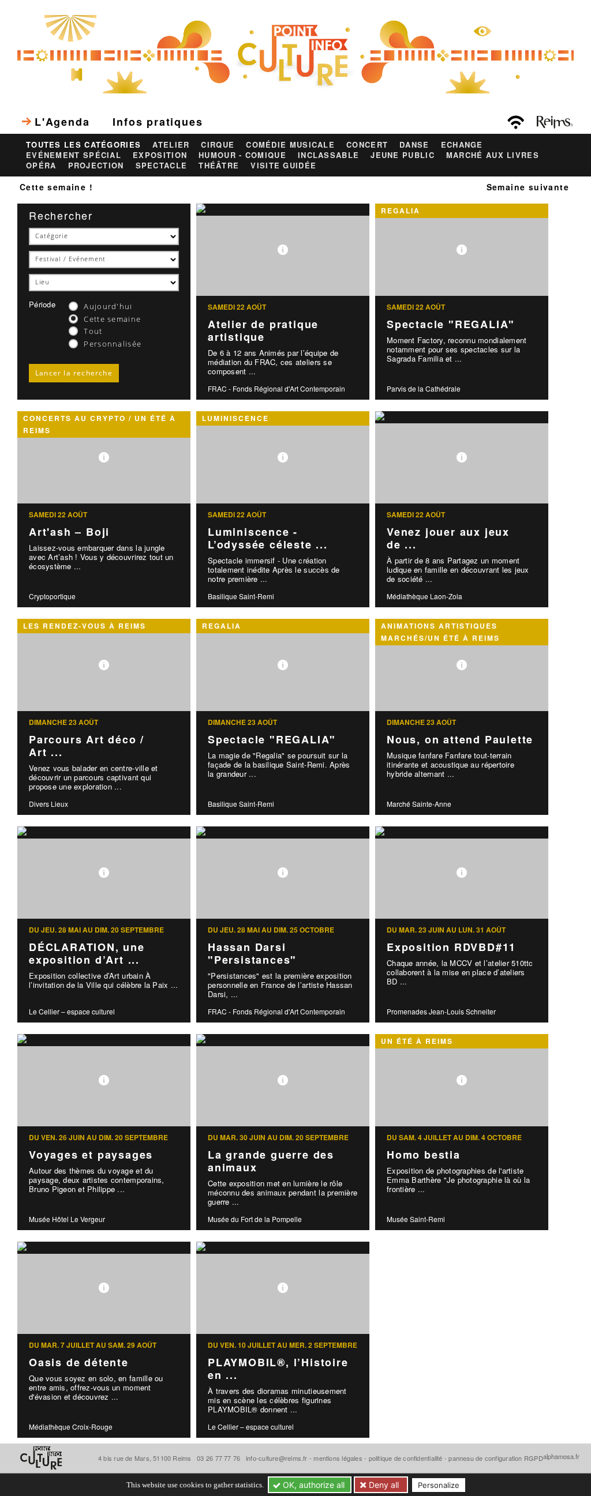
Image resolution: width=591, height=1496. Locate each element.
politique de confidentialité (406, 1458)
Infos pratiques (158, 121)
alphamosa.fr (561, 1456)
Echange (462, 145)
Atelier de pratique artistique (263, 331)
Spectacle (162, 165)
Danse (414, 145)
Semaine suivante (528, 187)
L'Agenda (62, 121)
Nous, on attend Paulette (460, 739)
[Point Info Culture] (295, 52)
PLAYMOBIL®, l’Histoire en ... (278, 1369)
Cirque (217, 145)
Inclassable (328, 155)
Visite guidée (283, 165)
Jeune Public (403, 155)
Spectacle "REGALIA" (451, 324)
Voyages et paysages (91, 1154)
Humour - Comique (242, 155)
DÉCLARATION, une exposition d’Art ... (87, 953)
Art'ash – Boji (69, 531)
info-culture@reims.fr (277, 1458)
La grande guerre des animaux (271, 1161)
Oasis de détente (79, 1362)
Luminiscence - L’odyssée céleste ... (268, 538)
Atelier (170, 145)
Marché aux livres (492, 155)
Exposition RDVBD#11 (451, 946)
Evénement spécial (73, 155)
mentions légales (337, 1458)
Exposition (160, 155)
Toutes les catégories (83, 145)
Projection (96, 165)
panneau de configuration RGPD (495, 1458)
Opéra (41, 165)
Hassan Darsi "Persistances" (252, 953)
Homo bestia (424, 1154)
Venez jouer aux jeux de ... (448, 538)
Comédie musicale (290, 145)
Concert (367, 145)
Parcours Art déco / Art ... (86, 746)
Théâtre (219, 165)
